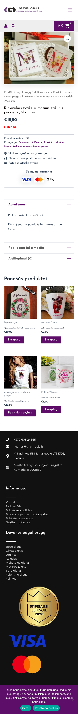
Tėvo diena (13, 570)
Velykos (11, 578)
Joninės (11, 554)
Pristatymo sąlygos (19, 518)
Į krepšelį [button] (14, 339)
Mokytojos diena (17, 562)
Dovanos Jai (26, 142)
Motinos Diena (41, 92)
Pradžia (8, 92)
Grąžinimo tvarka (18, 522)
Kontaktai (12, 502)
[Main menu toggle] (70, 10)
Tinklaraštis (13, 506)
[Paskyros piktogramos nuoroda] (6, 26)
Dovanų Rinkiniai (44, 142)
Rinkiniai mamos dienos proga (30, 146)
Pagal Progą (23, 92)
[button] (13, 27)
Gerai (25, 708)
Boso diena (13, 546)
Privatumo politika (19, 510)
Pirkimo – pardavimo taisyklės (27, 514)
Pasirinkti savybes (20, 412)
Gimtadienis (14, 550)
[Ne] (73, 699)
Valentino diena (16, 574)
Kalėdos (11, 558)
